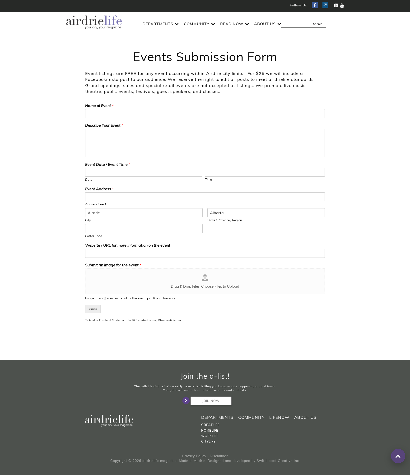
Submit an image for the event (113, 265)
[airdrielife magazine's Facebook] (315, 5)
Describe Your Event (104, 125)
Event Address (99, 188)
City (88, 220)
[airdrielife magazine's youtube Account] (342, 5)
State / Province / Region (224, 220)
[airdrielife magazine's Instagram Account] (325, 5)
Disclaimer (219, 456)
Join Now (210, 401)
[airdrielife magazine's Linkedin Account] (336, 5)
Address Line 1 (95, 204)
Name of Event (99, 105)
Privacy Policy (194, 456)
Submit (93, 308)
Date (88, 179)
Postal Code (93, 236)
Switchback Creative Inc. (278, 461)
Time (208, 179)
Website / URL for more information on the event (127, 245)
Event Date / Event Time (107, 164)
